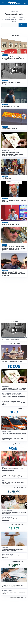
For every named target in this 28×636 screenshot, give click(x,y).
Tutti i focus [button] (20, 408)
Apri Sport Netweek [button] (18, 487)
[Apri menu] (2, 2)
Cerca (22, 25)
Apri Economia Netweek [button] (17, 597)
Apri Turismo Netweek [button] (17, 524)
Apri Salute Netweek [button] (18, 561)
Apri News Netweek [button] (18, 444)
